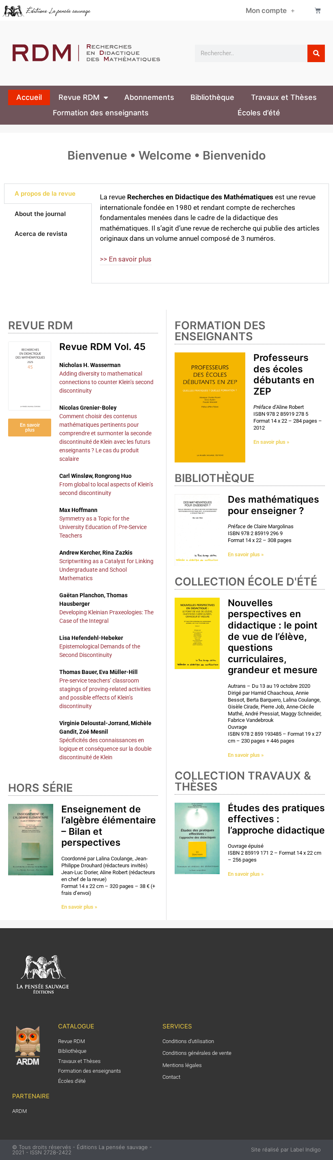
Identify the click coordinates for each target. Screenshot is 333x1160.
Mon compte (266, 10)
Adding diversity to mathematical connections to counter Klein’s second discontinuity (106, 382)
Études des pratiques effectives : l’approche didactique (276, 819)
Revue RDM (78, 97)
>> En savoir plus (125, 259)
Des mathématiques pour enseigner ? (273, 505)
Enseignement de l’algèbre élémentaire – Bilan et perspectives (108, 826)
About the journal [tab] (40, 214)
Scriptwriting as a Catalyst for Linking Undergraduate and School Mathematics (106, 569)
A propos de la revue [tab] (45, 193)
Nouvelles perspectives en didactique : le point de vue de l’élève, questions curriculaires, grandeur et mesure (273, 636)
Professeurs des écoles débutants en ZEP (283, 374)
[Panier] (318, 10)
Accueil (29, 97)
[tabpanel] (210, 233)
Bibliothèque (212, 97)
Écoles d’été (259, 112)
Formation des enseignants (101, 112)
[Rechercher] (316, 53)
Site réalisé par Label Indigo (286, 1149)
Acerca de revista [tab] (41, 234)
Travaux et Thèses (284, 97)
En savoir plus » (79, 907)
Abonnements (149, 97)
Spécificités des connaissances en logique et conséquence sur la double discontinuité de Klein (105, 748)
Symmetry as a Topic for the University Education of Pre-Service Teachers (103, 527)
